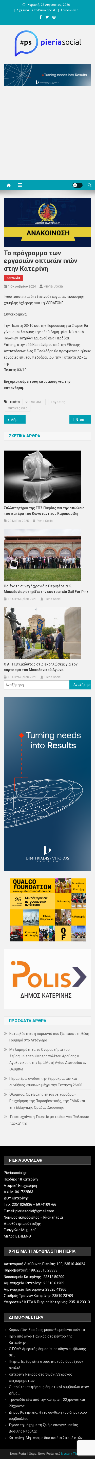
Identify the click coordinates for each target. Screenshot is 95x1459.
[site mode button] (77, 185)
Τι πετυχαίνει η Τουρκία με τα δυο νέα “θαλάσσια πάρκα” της (49, 1120)
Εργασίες (58, 402)
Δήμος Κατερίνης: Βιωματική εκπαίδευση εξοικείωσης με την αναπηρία (18, 420)
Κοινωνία (13, 278)
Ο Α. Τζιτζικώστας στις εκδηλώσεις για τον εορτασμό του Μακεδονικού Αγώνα (41, 667)
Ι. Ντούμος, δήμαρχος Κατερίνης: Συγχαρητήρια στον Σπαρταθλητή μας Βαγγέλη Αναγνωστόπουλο (82, 420)
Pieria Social (54, 286)
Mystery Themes (72, 1453)
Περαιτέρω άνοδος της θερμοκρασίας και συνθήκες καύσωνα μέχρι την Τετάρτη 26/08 (45, 1081)
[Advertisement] (47, 134)
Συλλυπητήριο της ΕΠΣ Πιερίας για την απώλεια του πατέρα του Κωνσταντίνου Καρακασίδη (44, 511)
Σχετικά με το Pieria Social (36, 10)
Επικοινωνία (70, 10)
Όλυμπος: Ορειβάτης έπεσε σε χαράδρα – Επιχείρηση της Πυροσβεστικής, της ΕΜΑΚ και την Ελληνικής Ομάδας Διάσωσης (47, 1100)
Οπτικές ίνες (18, 408)
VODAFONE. (34, 402)
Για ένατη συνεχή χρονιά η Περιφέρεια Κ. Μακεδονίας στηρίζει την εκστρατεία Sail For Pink (46, 589)
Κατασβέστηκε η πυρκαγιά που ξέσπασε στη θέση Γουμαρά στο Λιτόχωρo (49, 1037)
